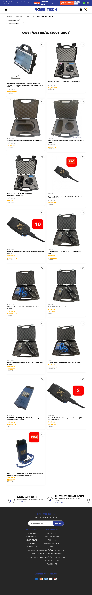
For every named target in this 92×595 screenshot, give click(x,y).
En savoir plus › (21, 501)
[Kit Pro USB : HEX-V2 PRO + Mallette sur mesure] (66, 284)
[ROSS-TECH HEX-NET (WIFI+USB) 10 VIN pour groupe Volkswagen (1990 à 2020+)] (25, 395)
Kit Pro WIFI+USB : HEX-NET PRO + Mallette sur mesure (64, 362)
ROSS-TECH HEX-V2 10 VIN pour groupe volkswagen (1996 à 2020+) (25, 252)
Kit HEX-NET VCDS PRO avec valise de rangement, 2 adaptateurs (64, 82)
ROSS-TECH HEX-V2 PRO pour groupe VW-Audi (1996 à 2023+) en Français (64, 197)
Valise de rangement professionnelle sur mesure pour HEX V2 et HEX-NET (66, 141)
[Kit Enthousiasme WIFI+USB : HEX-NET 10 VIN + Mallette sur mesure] (25, 284)
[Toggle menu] (5, 9)
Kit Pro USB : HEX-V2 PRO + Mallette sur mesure (62, 307)
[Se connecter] (81, 9)
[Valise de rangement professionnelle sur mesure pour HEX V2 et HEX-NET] (66, 118)
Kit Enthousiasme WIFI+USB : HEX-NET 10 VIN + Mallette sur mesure (25, 307)
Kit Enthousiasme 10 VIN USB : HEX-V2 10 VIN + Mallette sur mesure (25, 363)
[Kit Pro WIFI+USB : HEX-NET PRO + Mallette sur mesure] (66, 340)
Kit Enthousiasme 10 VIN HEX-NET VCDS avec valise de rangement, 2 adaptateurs (24, 194)
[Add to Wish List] (42, 44)
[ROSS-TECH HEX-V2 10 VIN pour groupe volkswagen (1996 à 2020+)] (25, 229)
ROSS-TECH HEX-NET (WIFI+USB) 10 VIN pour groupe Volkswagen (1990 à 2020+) (23, 418)
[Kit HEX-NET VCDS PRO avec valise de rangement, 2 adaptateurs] (66, 60)
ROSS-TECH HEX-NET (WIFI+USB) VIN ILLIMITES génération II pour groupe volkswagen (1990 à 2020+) (25, 474)
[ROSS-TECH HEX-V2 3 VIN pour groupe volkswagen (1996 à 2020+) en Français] (66, 395)
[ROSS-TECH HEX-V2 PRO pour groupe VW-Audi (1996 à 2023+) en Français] (66, 173)
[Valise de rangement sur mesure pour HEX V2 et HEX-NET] (25, 118)
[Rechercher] (76, 9)
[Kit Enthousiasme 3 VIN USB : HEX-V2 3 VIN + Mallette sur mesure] (66, 229)
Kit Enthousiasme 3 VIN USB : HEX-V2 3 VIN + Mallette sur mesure (65, 252)
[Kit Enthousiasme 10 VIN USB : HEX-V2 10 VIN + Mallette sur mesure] (25, 340)
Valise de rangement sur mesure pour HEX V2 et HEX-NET (24, 140)
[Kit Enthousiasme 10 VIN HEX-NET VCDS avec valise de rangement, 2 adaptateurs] (25, 173)
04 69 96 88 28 (77, 3)
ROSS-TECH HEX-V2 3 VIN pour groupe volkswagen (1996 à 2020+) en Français (66, 418)
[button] (46, 586)
